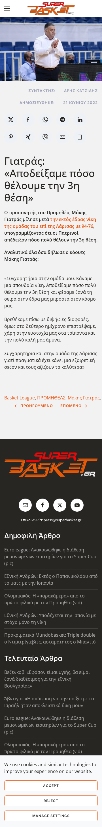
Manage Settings (51, 816)
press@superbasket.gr (62, 519)
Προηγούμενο (36, 405)
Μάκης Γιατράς (84, 398)
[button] (7, 8)
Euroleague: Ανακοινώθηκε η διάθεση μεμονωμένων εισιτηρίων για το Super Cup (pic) (50, 556)
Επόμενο (71, 405)
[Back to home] (51, 8)
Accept (51, 786)
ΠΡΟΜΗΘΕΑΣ (51, 398)
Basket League (19, 398)
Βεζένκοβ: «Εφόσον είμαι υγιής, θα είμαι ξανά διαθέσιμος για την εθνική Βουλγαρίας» (47, 679)
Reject (51, 801)
